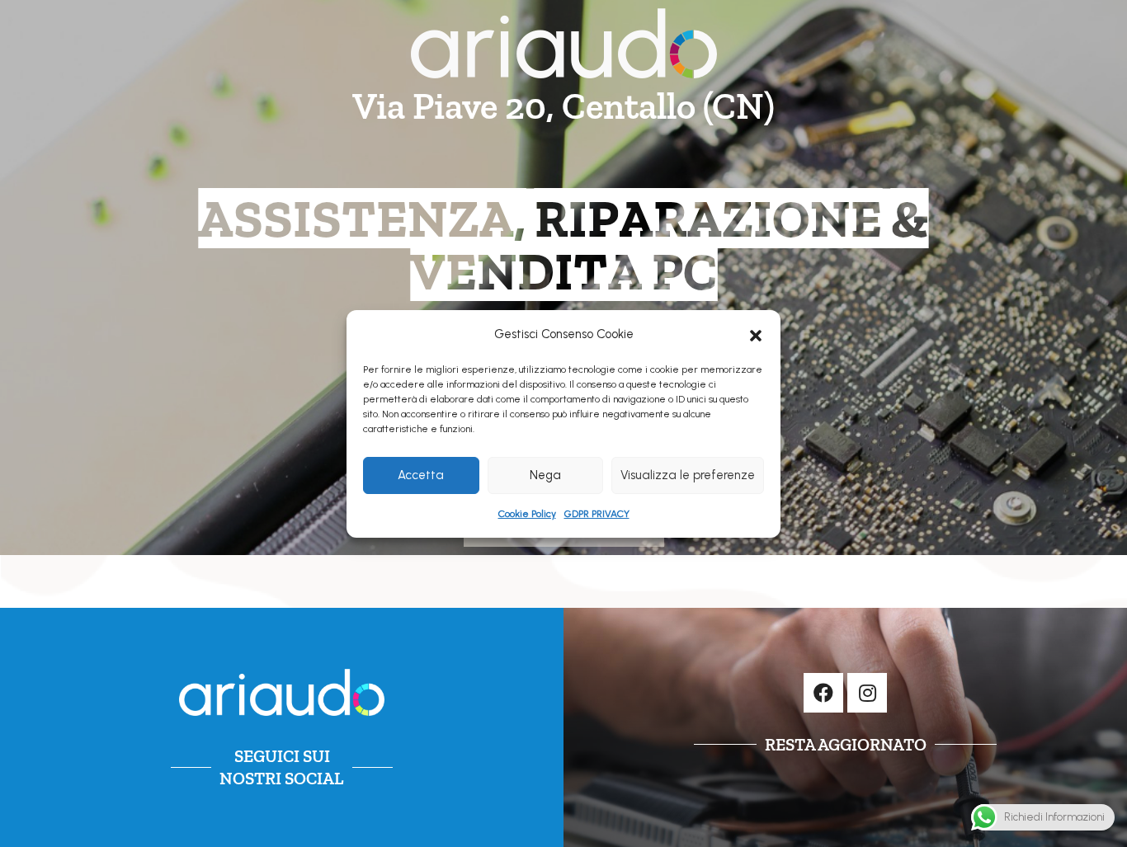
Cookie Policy (527, 514)
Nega (545, 475)
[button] (755, 334)
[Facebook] (823, 693)
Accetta (421, 475)
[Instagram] (867, 693)
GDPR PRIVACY (597, 514)
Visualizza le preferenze (687, 475)
